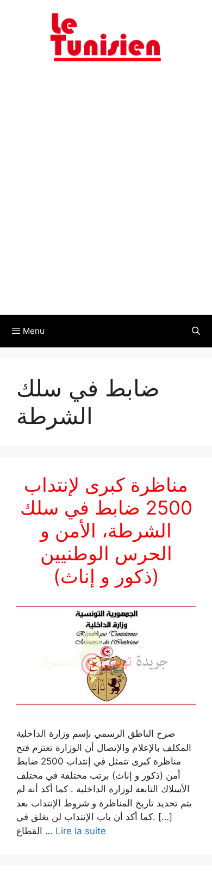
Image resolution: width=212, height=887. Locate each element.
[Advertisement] (106, 195)
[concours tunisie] (106, 36)
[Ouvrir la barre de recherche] (196, 331)
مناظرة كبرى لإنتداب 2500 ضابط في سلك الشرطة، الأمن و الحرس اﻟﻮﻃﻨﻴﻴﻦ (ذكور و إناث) (106, 530)
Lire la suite (80, 830)
